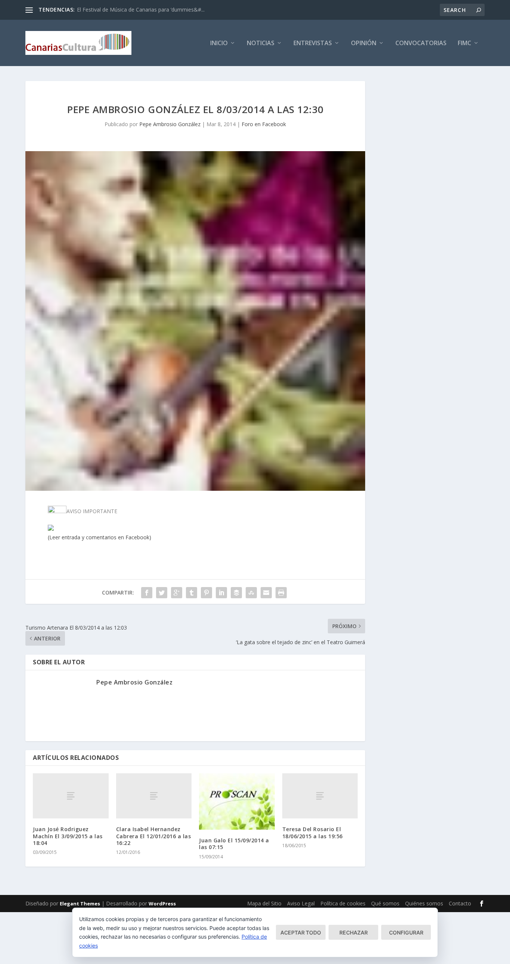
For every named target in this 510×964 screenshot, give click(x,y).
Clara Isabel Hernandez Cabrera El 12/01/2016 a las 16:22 (153, 836)
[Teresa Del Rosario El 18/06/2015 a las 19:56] (320, 795)
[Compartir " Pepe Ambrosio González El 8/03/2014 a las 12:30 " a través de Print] (281, 592)
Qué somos (385, 903)
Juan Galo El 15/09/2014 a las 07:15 (234, 844)
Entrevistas (312, 43)
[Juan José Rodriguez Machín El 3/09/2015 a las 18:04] (71, 795)
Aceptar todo (300, 932)
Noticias (260, 43)
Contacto (460, 903)
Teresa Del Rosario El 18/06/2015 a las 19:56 (312, 832)
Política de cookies (343, 903)
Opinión (363, 43)
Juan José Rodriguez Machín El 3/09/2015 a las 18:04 (68, 836)
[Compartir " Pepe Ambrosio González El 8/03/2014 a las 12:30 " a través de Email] (266, 592)
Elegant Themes (80, 903)
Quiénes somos (424, 903)
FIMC (464, 43)
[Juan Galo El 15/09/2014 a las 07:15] (237, 801)
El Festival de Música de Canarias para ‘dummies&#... (141, 9)
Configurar (406, 932)
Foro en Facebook (264, 124)
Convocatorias (421, 43)
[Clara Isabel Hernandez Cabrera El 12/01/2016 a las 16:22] (154, 795)
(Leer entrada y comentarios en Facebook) (99, 537)
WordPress (162, 903)
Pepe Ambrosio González (169, 124)
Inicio (219, 43)
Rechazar (353, 932)
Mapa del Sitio (264, 903)
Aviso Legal (301, 903)
